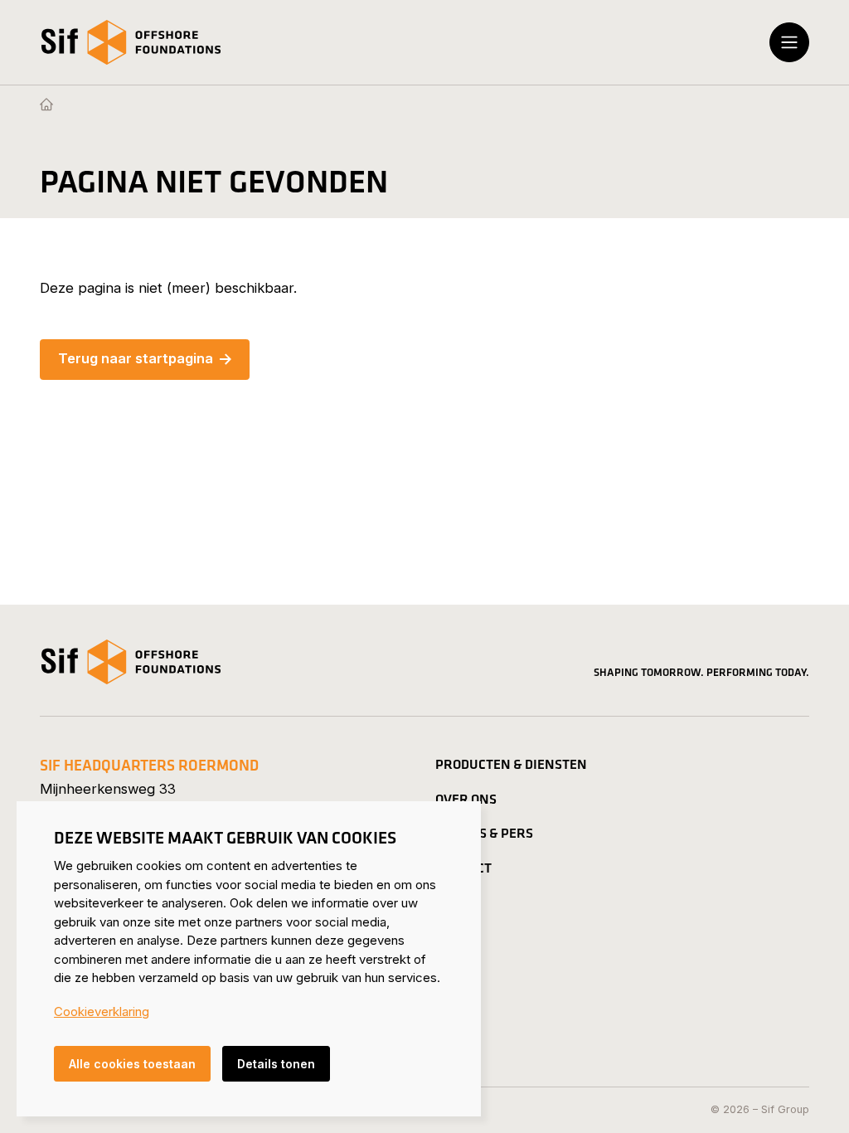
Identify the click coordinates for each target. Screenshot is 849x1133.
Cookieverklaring (101, 1011)
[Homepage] (46, 105)
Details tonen (276, 1064)
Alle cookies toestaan (132, 1064)
